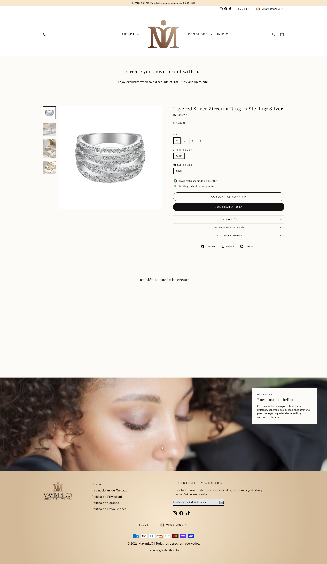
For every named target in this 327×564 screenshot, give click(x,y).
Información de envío (228, 227)
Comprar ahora (229, 207)
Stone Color (182, 150)
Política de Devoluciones (109, 509)
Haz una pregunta (229, 235)
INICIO (223, 34)
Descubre (198, 34)
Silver (179, 170)
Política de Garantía (105, 503)
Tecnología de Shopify (163, 550)
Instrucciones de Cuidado (109, 490)
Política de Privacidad (107, 496)
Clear (179, 155)
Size (176, 135)
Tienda (129, 34)
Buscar (96, 484)
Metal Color (182, 165)
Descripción (229, 219)
